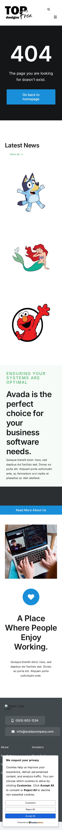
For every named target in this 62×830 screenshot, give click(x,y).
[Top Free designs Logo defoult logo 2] (18, 7)
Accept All (30, 816)
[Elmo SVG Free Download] (31, 323)
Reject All (30, 809)
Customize (30, 803)
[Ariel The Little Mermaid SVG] (31, 258)
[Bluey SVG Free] (31, 192)
